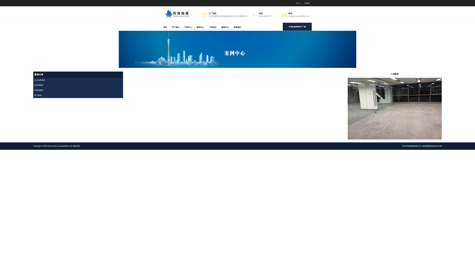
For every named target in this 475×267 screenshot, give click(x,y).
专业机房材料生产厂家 (297, 27)
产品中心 (188, 27)
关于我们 (175, 27)
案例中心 (200, 27)
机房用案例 (39, 85)
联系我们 (237, 27)
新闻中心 (225, 27)
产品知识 (212, 27)
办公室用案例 (40, 80)
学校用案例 (39, 90)
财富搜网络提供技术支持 (432, 146)
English (307, 3)
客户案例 (38, 95)
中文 (297, 3)
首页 (165, 27)
